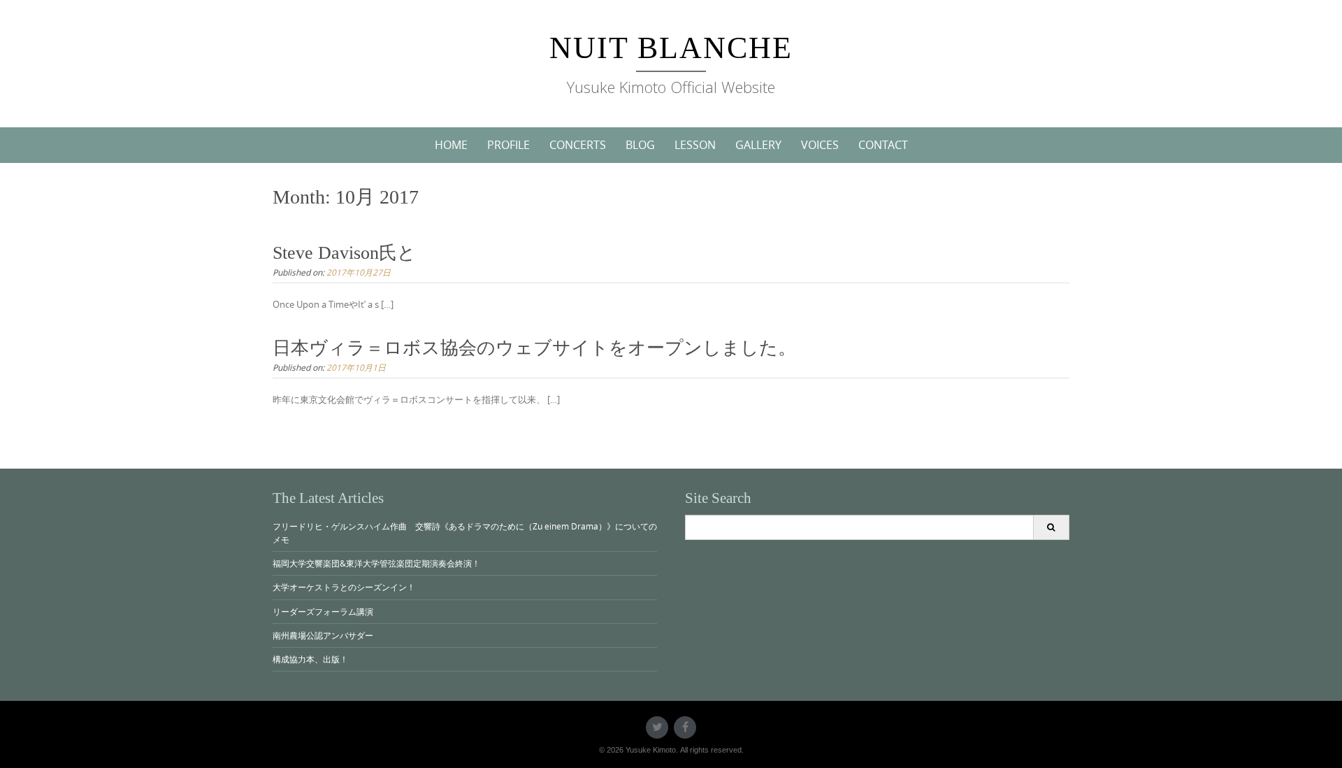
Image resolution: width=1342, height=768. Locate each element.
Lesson (695, 144)
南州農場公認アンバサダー (323, 635)
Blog (640, 144)
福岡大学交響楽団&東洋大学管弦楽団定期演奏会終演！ (376, 563)
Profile (508, 144)
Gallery (758, 144)
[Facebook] (685, 727)
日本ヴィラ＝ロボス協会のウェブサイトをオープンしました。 (534, 348)
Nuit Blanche (671, 48)
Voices (820, 144)
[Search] (1050, 527)
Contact (883, 144)
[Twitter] (657, 727)
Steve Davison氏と (344, 253)
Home (451, 144)
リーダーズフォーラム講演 (323, 611)
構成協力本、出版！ (310, 658)
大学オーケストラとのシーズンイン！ (344, 586)
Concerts (577, 144)
